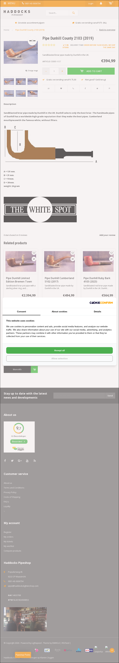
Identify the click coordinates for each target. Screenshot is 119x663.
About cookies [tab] (59, 311)
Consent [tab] (21, 311)
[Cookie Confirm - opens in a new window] (101, 302)
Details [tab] (97, 311)
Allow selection (59, 358)
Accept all (59, 350)
